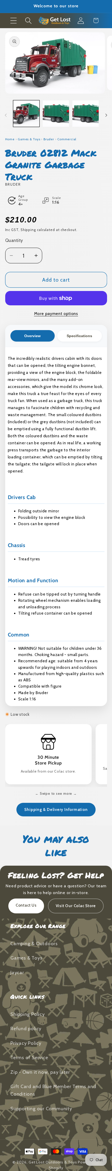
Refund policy (25, 1029)
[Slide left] (5, 115)
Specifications (79, 336)
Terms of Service (29, 1057)
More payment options (56, 313)
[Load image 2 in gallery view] (56, 113)
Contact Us (26, 905)
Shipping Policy (27, 1014)
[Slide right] (106, 115)
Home (10, 139)
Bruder (48, 139)
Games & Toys (29, 139)
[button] (13, 20)
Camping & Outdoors (34, 943)
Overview (32, 336)
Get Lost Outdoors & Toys (53, 1162)
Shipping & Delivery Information (56, 809)
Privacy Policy (25, 1043)
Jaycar (17, 972)
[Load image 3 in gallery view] (85, 113)
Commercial (66, 139)
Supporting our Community (41, 1109)
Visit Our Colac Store (76, 905)
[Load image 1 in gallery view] (26, 113)
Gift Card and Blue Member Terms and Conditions (53, 1090)
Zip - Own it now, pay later (40, 1072)
